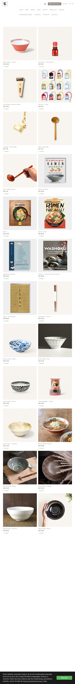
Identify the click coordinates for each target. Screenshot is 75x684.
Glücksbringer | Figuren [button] (25, 14)
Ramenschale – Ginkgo (9, 486)
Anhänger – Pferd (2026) (10, 147)
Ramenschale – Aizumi (9, 401)
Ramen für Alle (42, 232)
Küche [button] (39, 10)
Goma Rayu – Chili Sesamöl (46, 62)
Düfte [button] (26, 10)
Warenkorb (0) (55, 4)
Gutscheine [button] (54, 14)
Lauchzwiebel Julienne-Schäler (11, 104)
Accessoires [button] (37, 14)
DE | (70, 4)
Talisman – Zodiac (43, 104)
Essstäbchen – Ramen (44, 316)
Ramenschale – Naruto (9, 62)
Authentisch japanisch (9, 274)
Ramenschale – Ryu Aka (44, 444)
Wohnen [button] (45, 10)
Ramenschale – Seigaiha (45, 486)
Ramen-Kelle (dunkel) (9, 189)
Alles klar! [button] (64, 678)
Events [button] (21, 10)
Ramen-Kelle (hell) (43, 147)
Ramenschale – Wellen (9, 359)
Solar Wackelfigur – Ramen (45, 401)
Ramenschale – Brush (44, 528)
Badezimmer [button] (53, 10)
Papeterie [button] (61, 10)
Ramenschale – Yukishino (10, 444)
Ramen (5, 232)
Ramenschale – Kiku (44, 359)
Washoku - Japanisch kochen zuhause (49, 274)
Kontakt (65, 4)
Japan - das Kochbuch (9, 316)
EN (73, 4)
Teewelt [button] (33, 10)
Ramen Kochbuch (43, 189)
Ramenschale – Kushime (10, 528)
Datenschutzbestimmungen (32, 681)
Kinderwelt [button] (46, 14)
